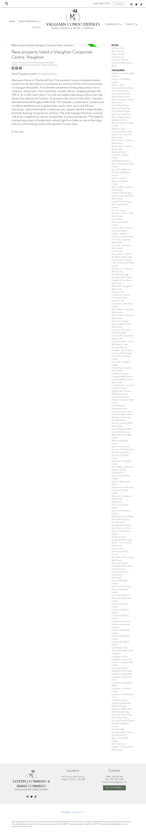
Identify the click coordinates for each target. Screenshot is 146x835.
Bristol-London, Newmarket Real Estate (120, 181)
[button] (131, 4)
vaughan (116, 654)
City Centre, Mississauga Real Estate (120, 222)
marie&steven (119, 406)
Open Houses (118, 54)
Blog (35, 27)
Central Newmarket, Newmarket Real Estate (122, 205)
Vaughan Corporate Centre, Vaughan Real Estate (38, 65)
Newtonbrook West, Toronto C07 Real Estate (121, 455)
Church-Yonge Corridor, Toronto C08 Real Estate (122, 213)
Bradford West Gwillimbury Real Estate (120, 155)
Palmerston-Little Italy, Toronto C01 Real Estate (123, 490)
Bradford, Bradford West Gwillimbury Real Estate (123, 164)
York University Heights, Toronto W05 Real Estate (122, 747)
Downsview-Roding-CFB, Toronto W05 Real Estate (123, 263)
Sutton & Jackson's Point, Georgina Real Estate (122, 598)
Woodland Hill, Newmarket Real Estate (120, 738)
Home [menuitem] (12, 22)
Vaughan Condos (120, 60)
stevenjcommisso (120, 572)
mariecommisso (119, 409)
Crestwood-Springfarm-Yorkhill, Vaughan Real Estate (122, 254)
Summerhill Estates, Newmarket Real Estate (121, 589)
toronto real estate (121, 621)
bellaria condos (119, 120)
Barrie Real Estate (120, 105)
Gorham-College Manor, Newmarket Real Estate (121, 324)
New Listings (118, 51)
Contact (130, 24)
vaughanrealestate (121, 703)
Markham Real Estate (122, 415)
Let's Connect (114, 788)
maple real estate (120, 397)
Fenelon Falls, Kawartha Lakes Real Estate (122, 304)
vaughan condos (120, 657)
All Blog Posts (118, 48)
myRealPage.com (78, 812)
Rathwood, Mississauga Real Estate (120, 505)
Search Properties (28, 22)
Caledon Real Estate (121, 193)
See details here (47, 74)
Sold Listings (118, 57)
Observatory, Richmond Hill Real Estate (121, 476)
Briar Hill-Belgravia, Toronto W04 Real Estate (122, 172)
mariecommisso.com (122, 412)
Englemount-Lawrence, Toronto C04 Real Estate (121, 295)
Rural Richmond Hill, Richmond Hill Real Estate (121, 531)
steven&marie (119, 569)
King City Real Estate (122, 353)
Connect (119, 4)
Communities (112, 24)
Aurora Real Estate (121, 97)
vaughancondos (120, 700)
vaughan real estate (122, 674)
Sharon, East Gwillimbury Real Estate (120, 552)
